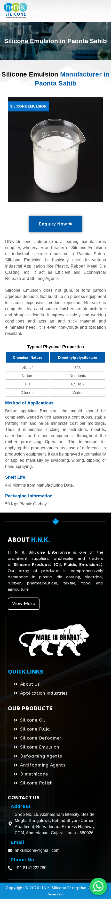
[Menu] (104, 11)
